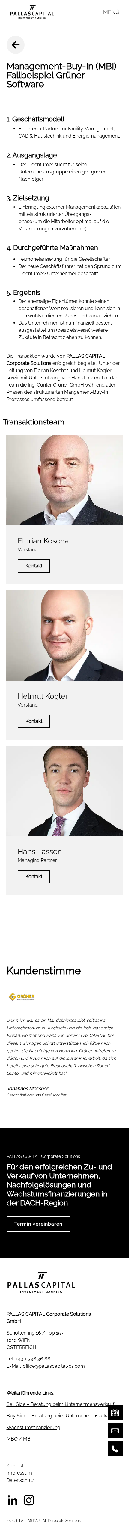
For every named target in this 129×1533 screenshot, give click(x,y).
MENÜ (111, 12)
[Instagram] (29, 1500)
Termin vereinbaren (38, 1224)
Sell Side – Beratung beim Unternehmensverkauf (60, 1404)
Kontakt (34, 566)
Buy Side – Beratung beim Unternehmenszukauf (60, 1416)
